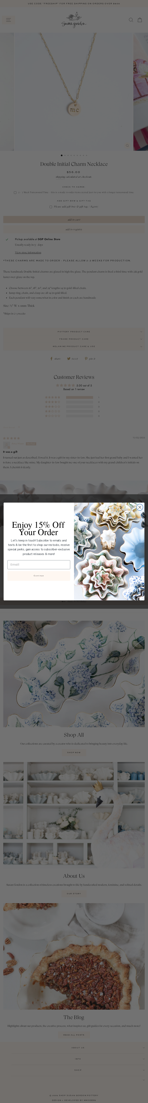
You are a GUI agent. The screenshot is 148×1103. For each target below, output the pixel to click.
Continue (39, 576)
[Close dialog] (140, 507)
